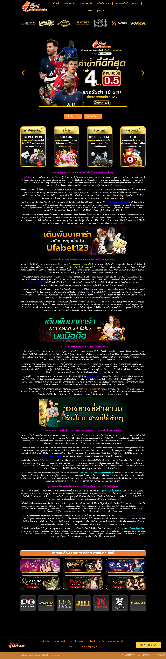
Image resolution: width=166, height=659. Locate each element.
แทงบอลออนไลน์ (121, 3)
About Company (94, 10)
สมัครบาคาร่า (69, 3)
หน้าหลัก (56, 3)
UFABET (117, 185)
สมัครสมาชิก (74, 116)
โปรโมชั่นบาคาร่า (103, 3)
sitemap (135, 3)
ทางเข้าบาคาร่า (86, 3)
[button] (23, 73)
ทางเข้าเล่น (93, 116)
